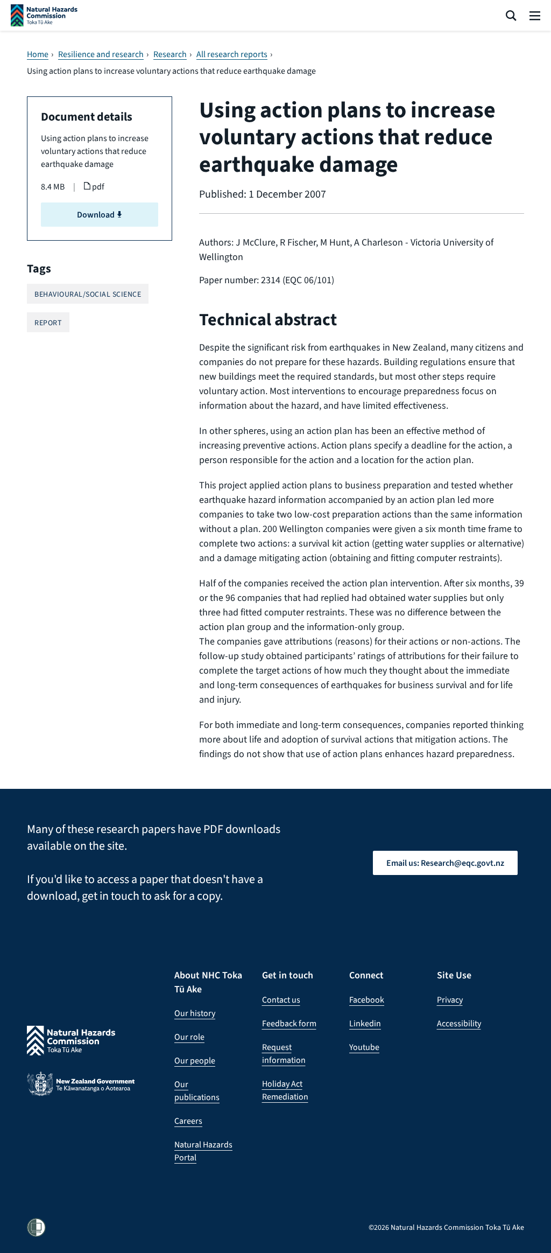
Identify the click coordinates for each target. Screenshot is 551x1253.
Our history (194, 1013)
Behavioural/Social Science (87, 294)
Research (170, 54)
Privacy (450, 999)
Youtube (364, 1047)
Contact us (281, 999)
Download (96, 214)
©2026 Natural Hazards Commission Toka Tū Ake (446, 1227)
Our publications (197, 1091)
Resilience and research (101, 54)
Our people (194, 1060)
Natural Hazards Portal (203, 1151)
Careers (188, 1120)
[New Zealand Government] (81, 1092)
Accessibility (459, 1023)
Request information (284, 1053)
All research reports (231, 54)
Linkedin (365, 1023)
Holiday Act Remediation (285, 1090)
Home (37, 54)
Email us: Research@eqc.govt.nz (445, 863)
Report (48, 323)
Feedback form (289, 1023)
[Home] (44, 15)
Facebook (366, 999)
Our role (189, 1036)
